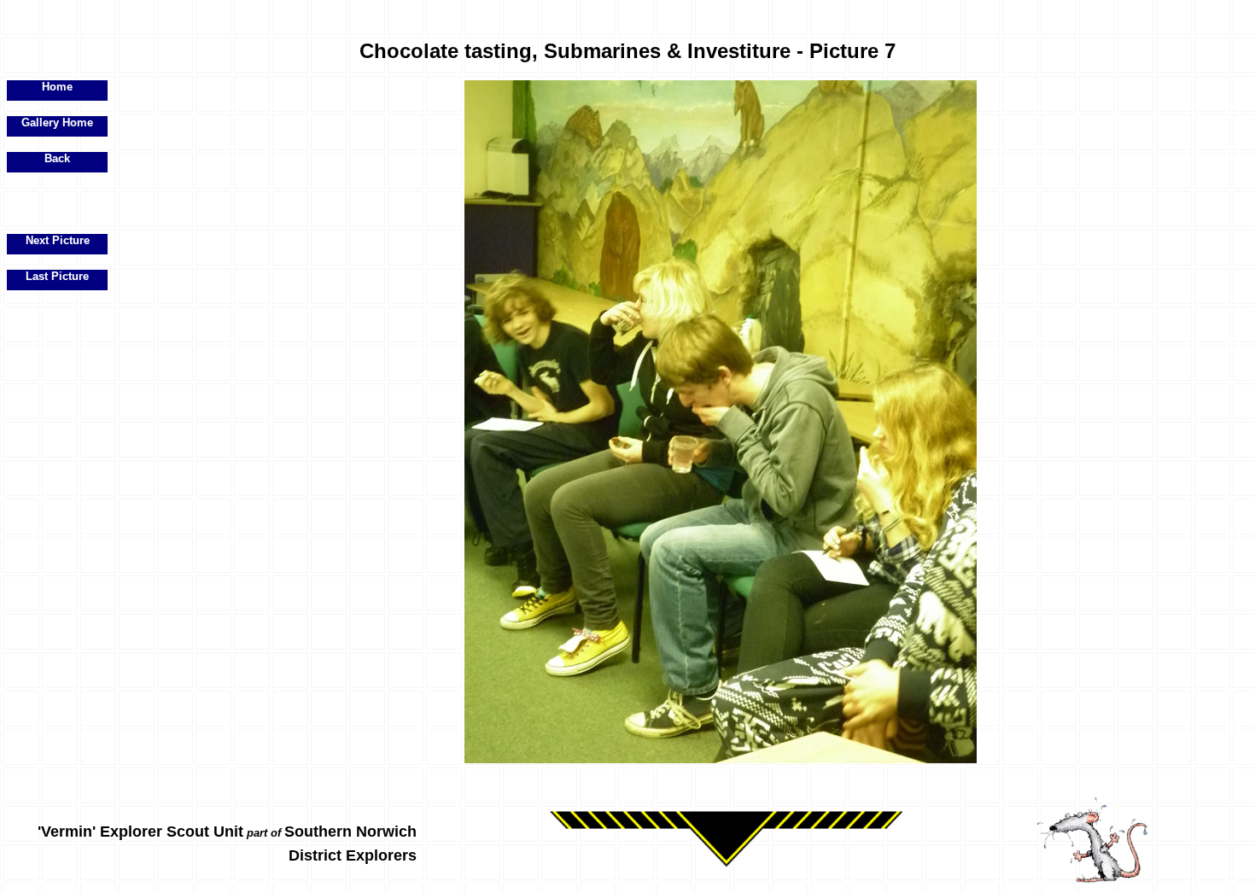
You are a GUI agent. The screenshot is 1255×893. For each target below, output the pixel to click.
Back (57, 158)
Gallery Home (57, 122)
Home (57, 86)
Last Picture (57, 276)
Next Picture (58, 240)
